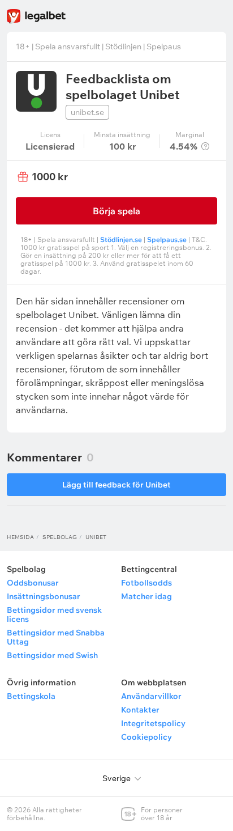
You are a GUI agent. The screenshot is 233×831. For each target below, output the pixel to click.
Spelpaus (163, 46)
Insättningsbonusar (43, 596)
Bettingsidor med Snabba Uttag (56, 637)
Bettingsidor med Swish (52, 655)
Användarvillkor (151, 696)
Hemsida (20, 537)
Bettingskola (31, 696)
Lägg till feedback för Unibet (116, 485)
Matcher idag (146, 596)
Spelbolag (59, 537)
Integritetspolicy (153, 723)
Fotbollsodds (146, 583)
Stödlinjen (123, 46)
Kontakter (140, 710)
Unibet (95, 537)
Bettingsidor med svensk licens (54, 614)
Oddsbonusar (33, 583)
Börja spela (116, 211)
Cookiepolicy (146, 737)
